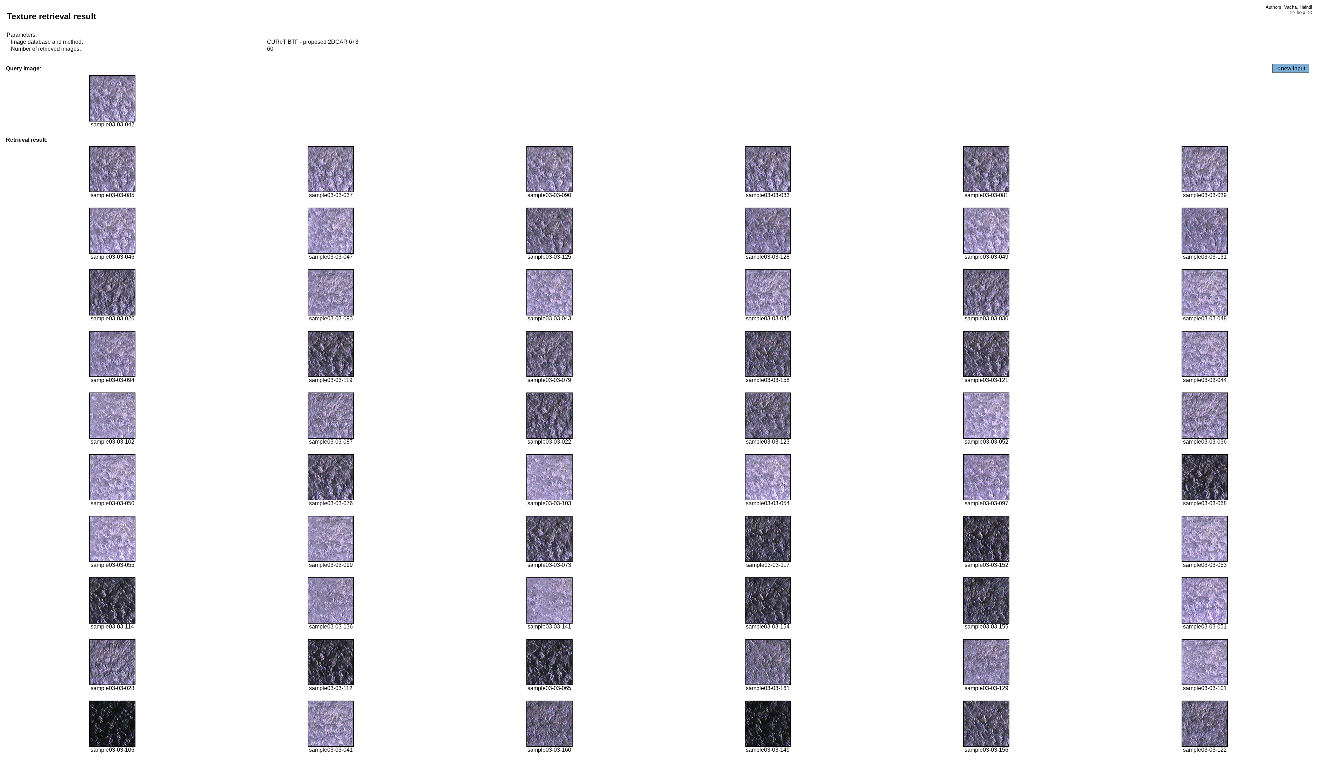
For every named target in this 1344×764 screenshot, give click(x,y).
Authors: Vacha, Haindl (1289, 7)
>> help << (1301, 12)
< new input (1290, 68)
